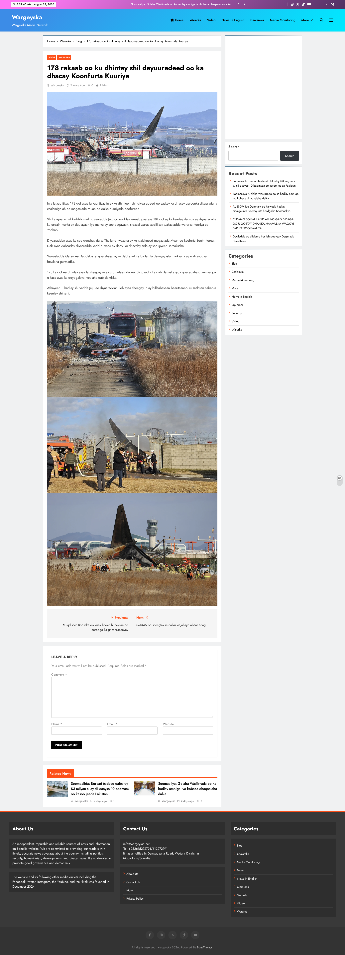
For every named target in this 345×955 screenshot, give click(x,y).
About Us (132, 874)
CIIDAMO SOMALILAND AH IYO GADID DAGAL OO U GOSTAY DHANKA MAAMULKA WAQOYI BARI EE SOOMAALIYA (264, 223)
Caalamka (257, 20)
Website (168, 724)
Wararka (195, 20)
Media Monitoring (282, 20)
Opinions (237, 305)
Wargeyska (27, 17)
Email (112, 724)
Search (234, 146)
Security (237, 313)
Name (56, 724)
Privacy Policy (135, 898)
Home (178, 20)
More (305, 20)
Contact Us (133, 882)
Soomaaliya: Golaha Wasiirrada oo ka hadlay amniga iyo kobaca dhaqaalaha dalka (181, 4)
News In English (232, 20)
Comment (59, 674)
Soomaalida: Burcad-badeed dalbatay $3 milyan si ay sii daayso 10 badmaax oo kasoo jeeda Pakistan (100, 788)
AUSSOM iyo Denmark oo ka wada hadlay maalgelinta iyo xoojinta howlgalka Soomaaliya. (262, 208)
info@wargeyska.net (136, 844)
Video (211, 20)
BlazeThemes (204, 947)
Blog (52, 57)
